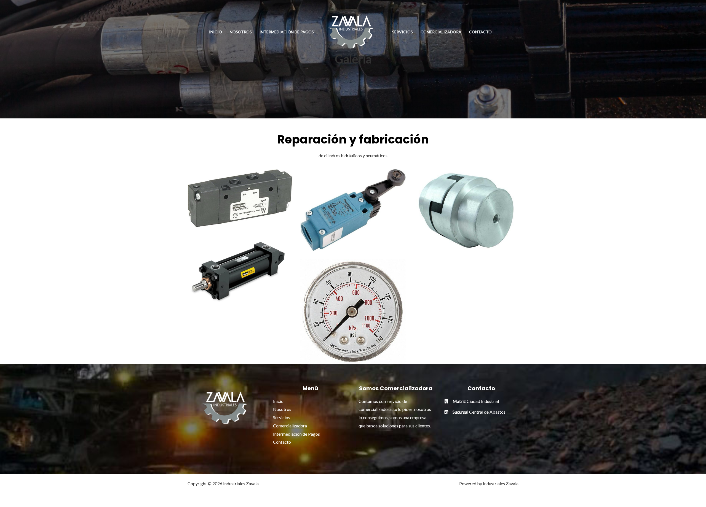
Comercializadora (441, 31)
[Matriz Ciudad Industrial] (471, 401)
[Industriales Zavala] (350, 31)
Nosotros (241, 31)
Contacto (480, 31)
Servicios (402, 31)
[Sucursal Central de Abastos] (475, 412)
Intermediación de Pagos (287, 31)
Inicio (215, 31)
